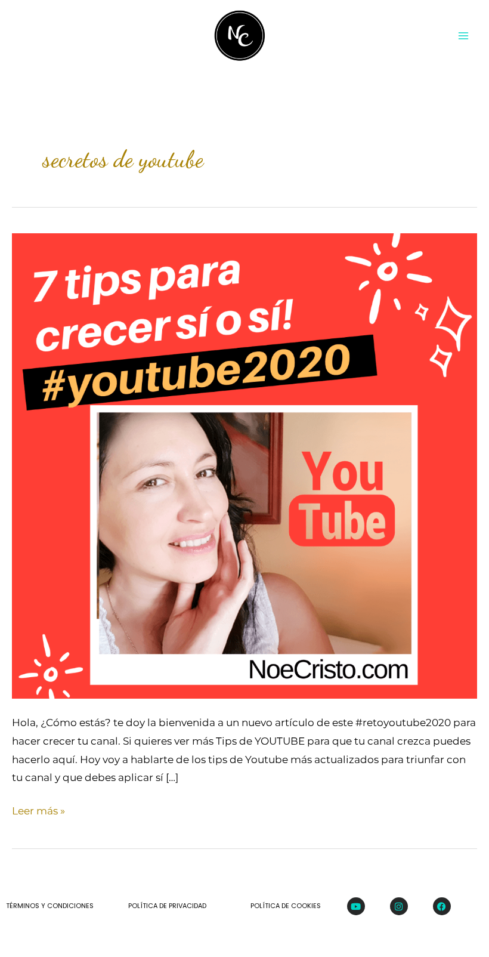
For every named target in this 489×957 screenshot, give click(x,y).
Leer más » (38, 809)
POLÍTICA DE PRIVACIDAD (167, 905)
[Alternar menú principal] (464, 36)
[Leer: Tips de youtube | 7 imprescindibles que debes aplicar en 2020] (244, 465)
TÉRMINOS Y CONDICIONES (50, 905)
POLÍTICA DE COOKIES (285, 905)
